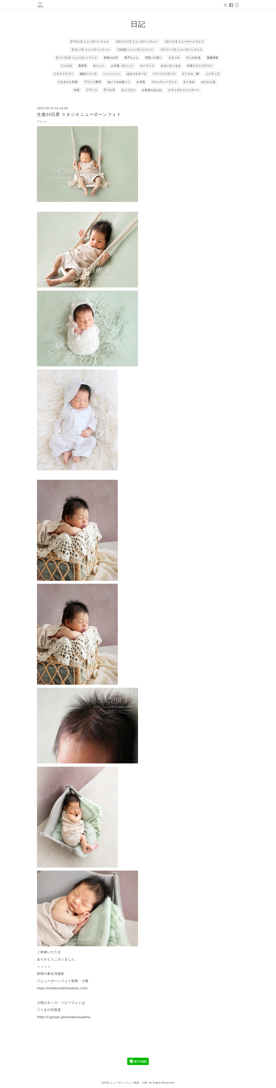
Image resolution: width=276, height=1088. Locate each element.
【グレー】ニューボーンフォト (90, 49)
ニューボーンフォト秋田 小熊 (128, 1082)
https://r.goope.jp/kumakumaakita (63, 1017)
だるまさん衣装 (68, 81)
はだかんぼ (208, 81)
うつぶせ (66, 65)
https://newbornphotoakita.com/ (62, 988)
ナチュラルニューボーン (183, 89)
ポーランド (147, 65)
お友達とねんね (152, 89)
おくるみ (189, 81)
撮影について (88, 73)
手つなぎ (109, 89)
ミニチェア (212, 73)
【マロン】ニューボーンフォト (89, 41)
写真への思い (153, 57)
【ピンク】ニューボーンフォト (184, 41)
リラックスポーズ (164, 73)
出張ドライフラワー (200, 65)
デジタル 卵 (190, 73)
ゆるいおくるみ (171, 65)
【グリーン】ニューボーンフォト (181, 49)
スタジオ (174, 57)
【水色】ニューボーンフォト (135, 49)
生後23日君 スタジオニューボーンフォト (79, 114)
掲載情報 (212, 57)
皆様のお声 (111, 57)
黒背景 (82, 65)
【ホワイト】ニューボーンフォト (136, 41)
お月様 (141, 81)
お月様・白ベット (122, 65)
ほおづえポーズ (136, 73)
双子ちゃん (131, 57)
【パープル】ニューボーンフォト (76, 57)
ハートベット (111, 73)
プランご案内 (92, 81)
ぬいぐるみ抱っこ (118, 81)
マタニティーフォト (164, 81)
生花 (76, 89)
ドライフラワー (63, 73)
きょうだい (128, 89)
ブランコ (91, 89)
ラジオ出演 (193, 57)
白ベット (99, 65)
